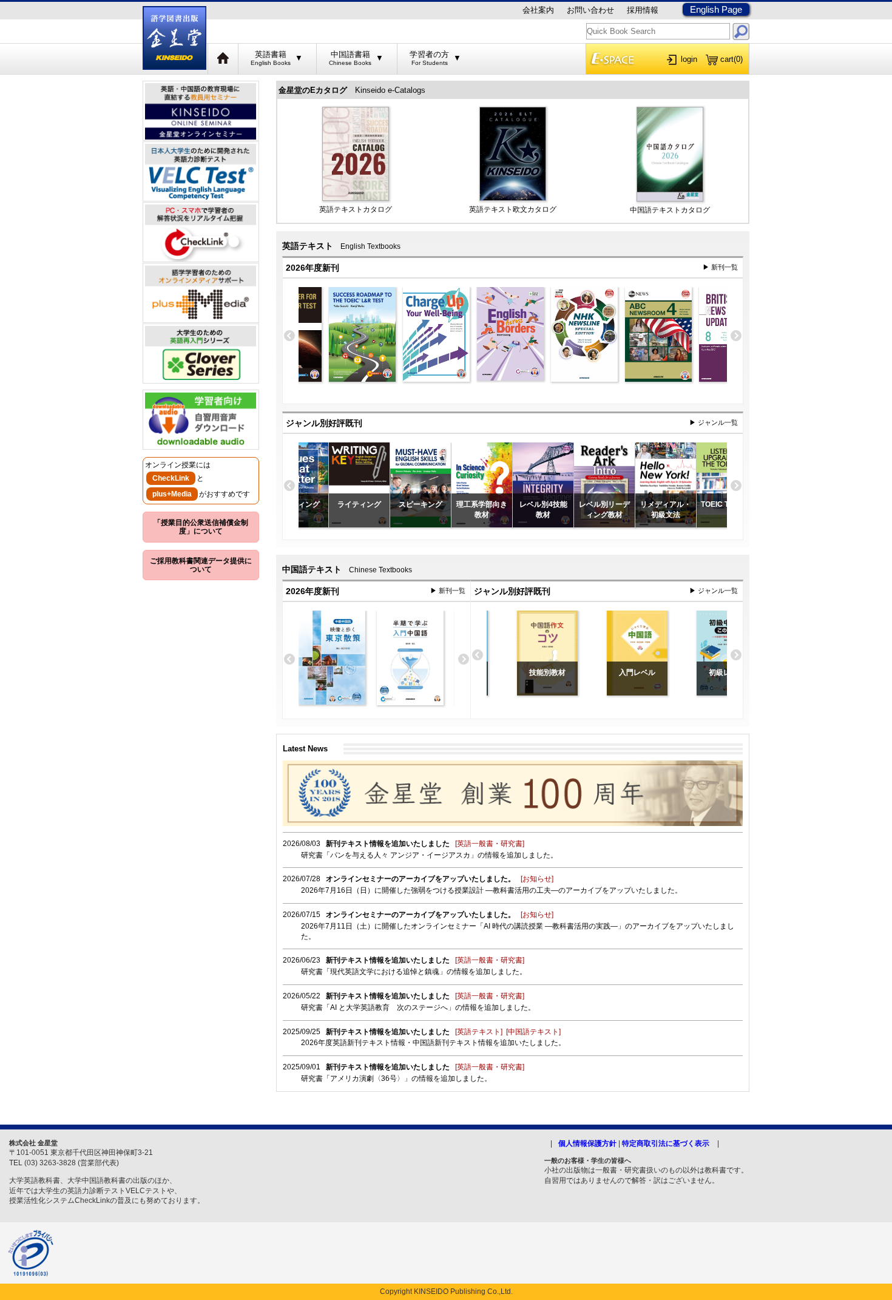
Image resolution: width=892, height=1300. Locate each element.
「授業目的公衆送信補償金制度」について (201, 526)
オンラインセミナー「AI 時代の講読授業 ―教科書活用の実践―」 (518, 926)
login (689, 59)
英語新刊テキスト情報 (369, 1042)
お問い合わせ (590, 10)
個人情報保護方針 (587, 1143)
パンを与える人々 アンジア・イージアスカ (400, 855)
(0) (731, 59)
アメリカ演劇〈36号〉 (367, 1078)
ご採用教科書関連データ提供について (201, 565)
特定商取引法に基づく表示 (665, 1143)
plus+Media (172, 494)
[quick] (740, 31)
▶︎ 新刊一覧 (720, 267)
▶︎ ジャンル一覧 (713, 422)
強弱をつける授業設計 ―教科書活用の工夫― (484, 890)
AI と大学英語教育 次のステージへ (389, 1007)
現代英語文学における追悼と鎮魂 (384, 971)
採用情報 (642, 10)
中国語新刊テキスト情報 (453, 1042)
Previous (289, 336)
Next (736, 336)
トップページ (223, 59)
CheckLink (170, 478)
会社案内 (538, 10)
